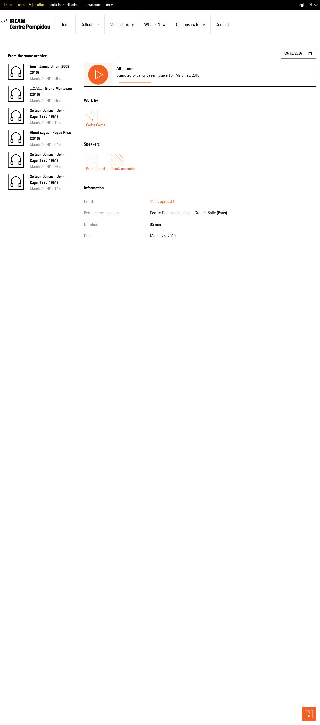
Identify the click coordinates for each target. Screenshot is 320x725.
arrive (110, 4)
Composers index (191, 24)
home (65, 24)
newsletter (92, 4)
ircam (8, 4)
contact (222, 24)
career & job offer (31, 4)
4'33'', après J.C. (163, 201)
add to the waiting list (173, 81)
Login (302, 4)
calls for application (64, 4)
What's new (155, 24)
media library (122, 24)
